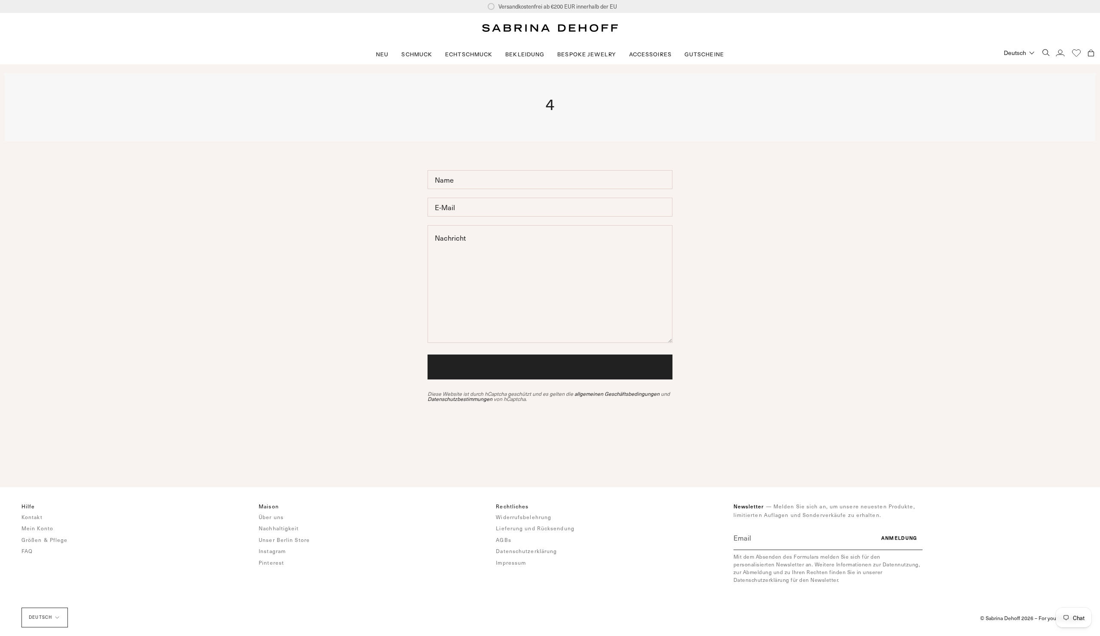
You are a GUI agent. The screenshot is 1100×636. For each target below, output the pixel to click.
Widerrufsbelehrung (523, 517)
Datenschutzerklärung (526, 551)
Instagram (272, 551)
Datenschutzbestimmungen (460, 399)
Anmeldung (899, 538)
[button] (417, 54)
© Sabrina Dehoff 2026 (1006, 618)
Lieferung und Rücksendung (535, 528)
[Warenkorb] (1091, 53)
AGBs (503, 540)
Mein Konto (37, 528)
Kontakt (32, 517)
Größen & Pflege (44, 540)
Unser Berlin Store (284, 540)
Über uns (271, 517)
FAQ (27, 551)
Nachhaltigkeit (279, 528)
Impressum (511, 562)
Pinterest (271, 562)
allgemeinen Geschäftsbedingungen (617, 394)
